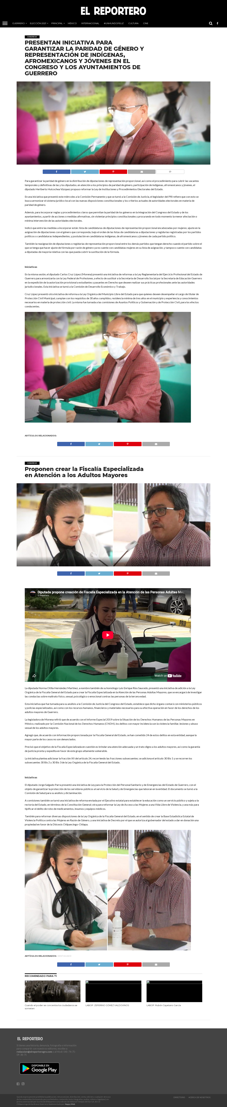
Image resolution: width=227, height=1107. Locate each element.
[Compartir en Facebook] (56, 170)
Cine (145, 23)
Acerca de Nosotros (199, 1097)
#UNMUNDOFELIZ (114, 23)
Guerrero (18, 23)
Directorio (179, 1097)
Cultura (133, 23)
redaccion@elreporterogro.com (34, 1051)
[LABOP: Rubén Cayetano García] (174, 982)
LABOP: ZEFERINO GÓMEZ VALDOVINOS (107, 1005)
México (72, 23)
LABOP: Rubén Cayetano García (164, 1005)
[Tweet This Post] (85, 170)
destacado (64, 956)
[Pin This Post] (113, 170)
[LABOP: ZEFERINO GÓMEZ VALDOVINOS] (113, 982)
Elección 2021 (38, 23)
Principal (57, 23)
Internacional (90, 23)
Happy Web (70, 1104)
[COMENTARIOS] (170, 170)
